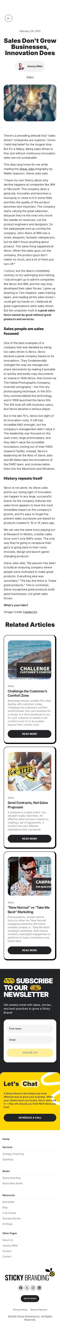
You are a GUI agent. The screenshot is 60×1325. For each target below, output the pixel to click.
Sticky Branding (11, 1177)
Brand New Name (12, 1183)
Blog (5, 1207)
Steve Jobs (27, 169)
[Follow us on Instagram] (33, 1287)
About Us (7, 1240)
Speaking (7, 1159)
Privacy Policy (20, 1309)
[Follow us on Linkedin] (39, 1287)
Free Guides (9, 1213)
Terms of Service (38, 1309)
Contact (6, 1256)
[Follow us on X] (26, 1287)
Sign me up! (30, 1052)
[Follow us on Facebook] (20, 1287)
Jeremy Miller (10, 1245)
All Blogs (7, 1224)
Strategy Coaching (13, 1153)
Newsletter (8, 1201)
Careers (7, 1251)
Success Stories (11, 1218)
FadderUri (29, 612)
